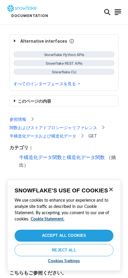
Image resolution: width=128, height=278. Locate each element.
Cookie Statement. (47, 219)
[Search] (107, 12)
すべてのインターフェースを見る (44, 83)
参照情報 (18, 119)
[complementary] (64, 62)
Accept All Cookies (64, 235)
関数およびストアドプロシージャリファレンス (53, 127)
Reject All (64, 250)
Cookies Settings (64, 261)
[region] (64, 225)
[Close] (111, 189)
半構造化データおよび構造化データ (43, 135)
